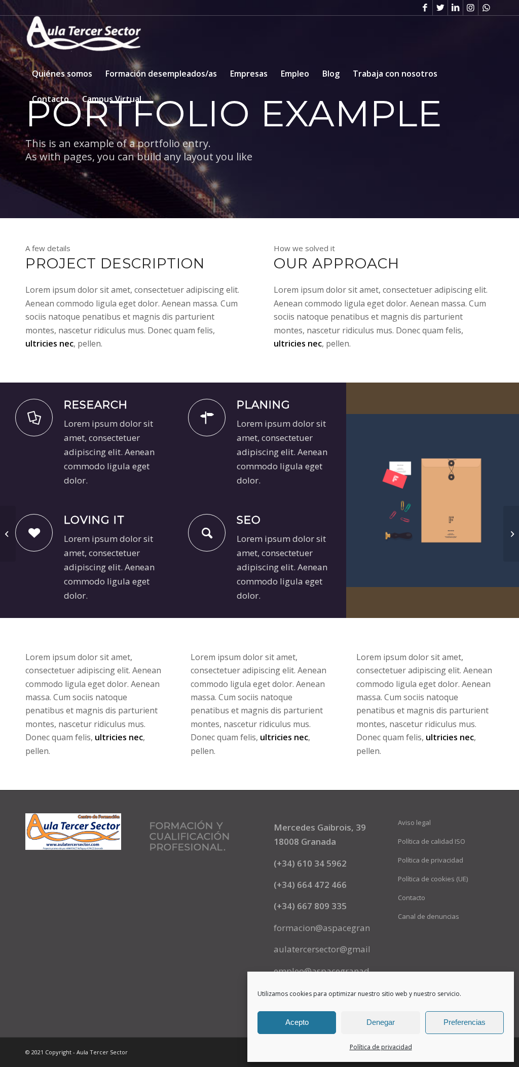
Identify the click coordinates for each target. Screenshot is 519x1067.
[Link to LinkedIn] (455, 7)
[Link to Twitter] (440, 7)
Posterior (496, 500)
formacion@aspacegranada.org (337, 928)
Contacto (411, 897)
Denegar (380, 1022)
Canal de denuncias (428, 916)
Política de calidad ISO (431, 841)
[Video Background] (511, 534)
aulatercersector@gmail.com (332, 949)
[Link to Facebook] (425, 7)
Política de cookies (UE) (433, 878)
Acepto (297, 1022)
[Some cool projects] (8, 534)
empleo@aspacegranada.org (332, 971)
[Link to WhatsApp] (486, 7)
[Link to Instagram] (470, 7)
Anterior (369, 500)
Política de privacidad (381, 1047)
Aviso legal (414, 822)
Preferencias (464, 1022)
